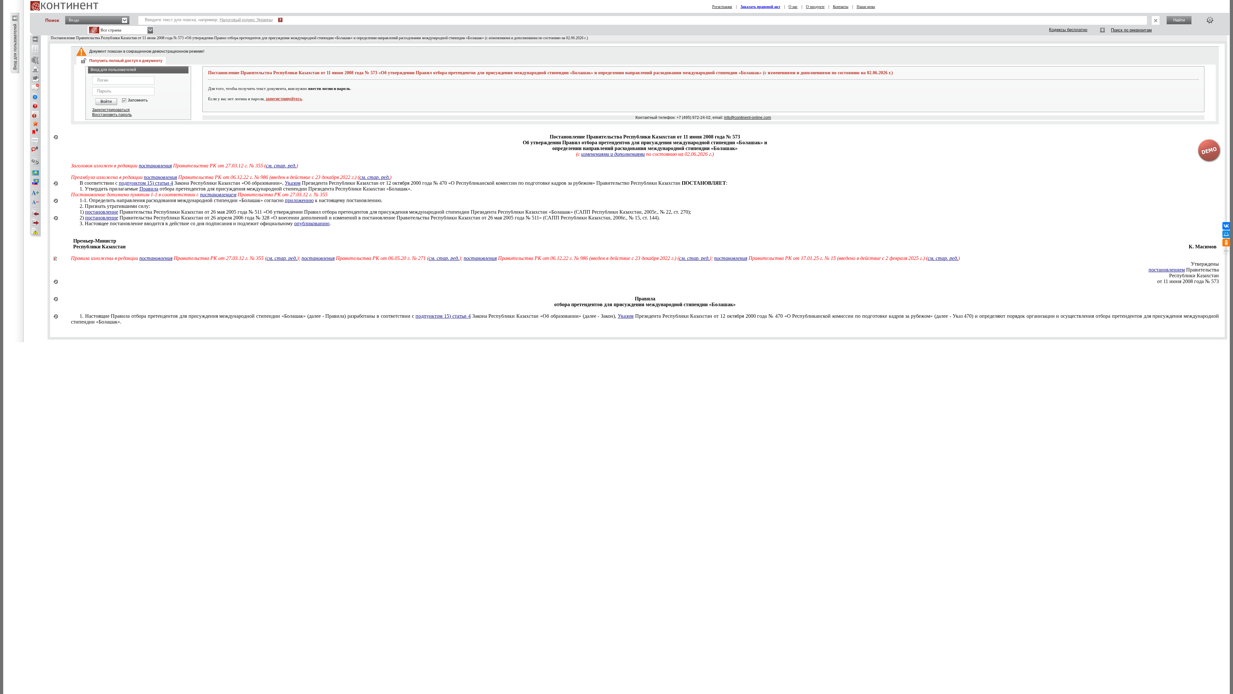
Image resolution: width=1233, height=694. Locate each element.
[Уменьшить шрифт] (35, 202)
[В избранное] (35, 123)
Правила (148, 188)
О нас (793, 6)
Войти (106, 101)
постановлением (218, 194)
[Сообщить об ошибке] (35, 231)
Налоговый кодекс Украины (246, 19)
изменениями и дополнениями (613, 154)
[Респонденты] (35, 222)
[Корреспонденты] (35, 213)
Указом (293, 183)
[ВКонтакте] (1226, 226)
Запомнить (138, 100)
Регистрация (722, 6)
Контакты (840, 6)
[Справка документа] (35, 105)
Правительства (1184, 269)
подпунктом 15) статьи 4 (146, 183)
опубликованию (311, 223)
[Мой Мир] (1226, 234)
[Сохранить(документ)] (35, 60)
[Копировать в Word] (35, 78)
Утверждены (1205, 264)
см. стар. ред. (281, 165)
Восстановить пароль (112, 114)
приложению (299, 200)
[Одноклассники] (1226, 242)
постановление (101, 212)
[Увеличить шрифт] (35, 193)
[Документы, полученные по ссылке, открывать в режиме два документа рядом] (35, 49)
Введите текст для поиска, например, (209, 19)
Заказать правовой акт (760, 6)
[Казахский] (35, 173)
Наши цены (866, 6)
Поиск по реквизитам (1131, 30)
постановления (155, 165)
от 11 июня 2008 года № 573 (1188, 281)
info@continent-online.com (747, 117)
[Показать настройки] (1210, 20)
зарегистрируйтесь (284, 99)
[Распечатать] (35, 69)
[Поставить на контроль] (35, 114)
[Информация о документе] (35, 96)
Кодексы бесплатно (1068, 29)
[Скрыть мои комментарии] (35, 141)
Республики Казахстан (1194, 275)
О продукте (815, 6)
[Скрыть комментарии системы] (35, 87)
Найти (1179, 20)
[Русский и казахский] (35, 182)
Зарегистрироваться (111, 110)
